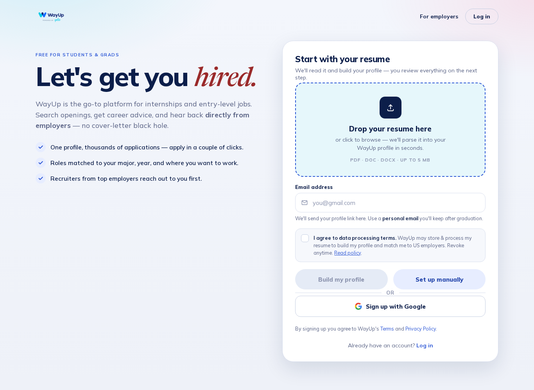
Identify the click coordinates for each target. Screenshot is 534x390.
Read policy (347, 253)
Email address (314, 187)
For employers (439, 16)
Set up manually (439, 279)
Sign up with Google (396, 306)
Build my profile (341, 279)
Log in (481, 16)
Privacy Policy (420, 328)
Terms (387, 328)
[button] (390, 130)
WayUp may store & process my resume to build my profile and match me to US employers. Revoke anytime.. (393, 245)
